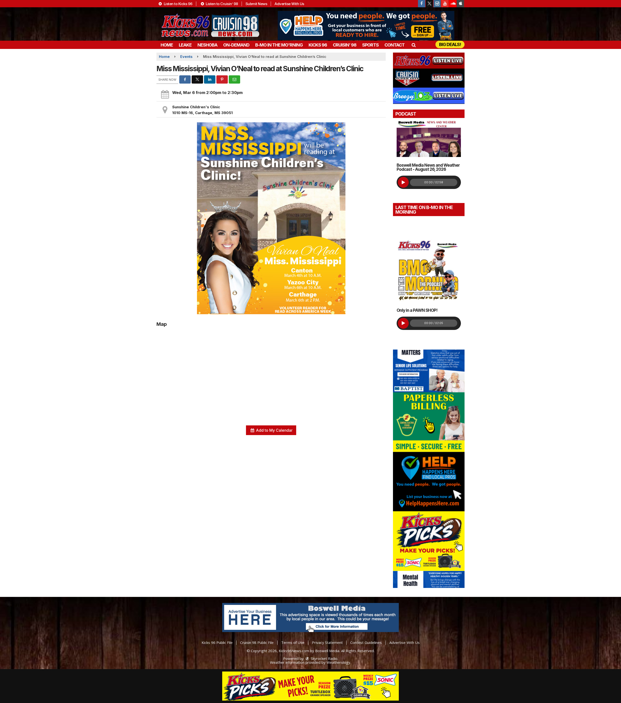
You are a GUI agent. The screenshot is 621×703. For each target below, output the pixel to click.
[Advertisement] (366, 25)
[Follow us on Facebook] (421, 3)
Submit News (256, 3)
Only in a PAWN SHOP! (417, 310)
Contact (394, 44)
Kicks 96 (318, 44)
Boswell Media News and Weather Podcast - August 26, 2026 (428, 167)
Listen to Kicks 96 (177, 3)
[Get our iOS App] (460, 3)
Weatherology (338, 662)
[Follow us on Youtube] (445, 3)
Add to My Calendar (274, 430)
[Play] (403, 182)
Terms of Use (292, 642)
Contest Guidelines (366, 642)
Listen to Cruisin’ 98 (221, 3)
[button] (413, 44)
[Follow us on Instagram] (437, 3)
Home (167, 44)
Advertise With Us (289, 3)
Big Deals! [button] (450, 44)
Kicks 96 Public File (217, 642)
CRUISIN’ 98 (344, 44)
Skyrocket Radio (323, 658)
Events (186, 56)
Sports (370, 44)
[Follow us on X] (429, 3)
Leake (185, 44)
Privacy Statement (327, 642)
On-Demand (236, 44)
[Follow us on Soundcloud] (452, 3)
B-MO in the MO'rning (279, 44)
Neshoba (207, 44)
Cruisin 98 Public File (257, 642)
